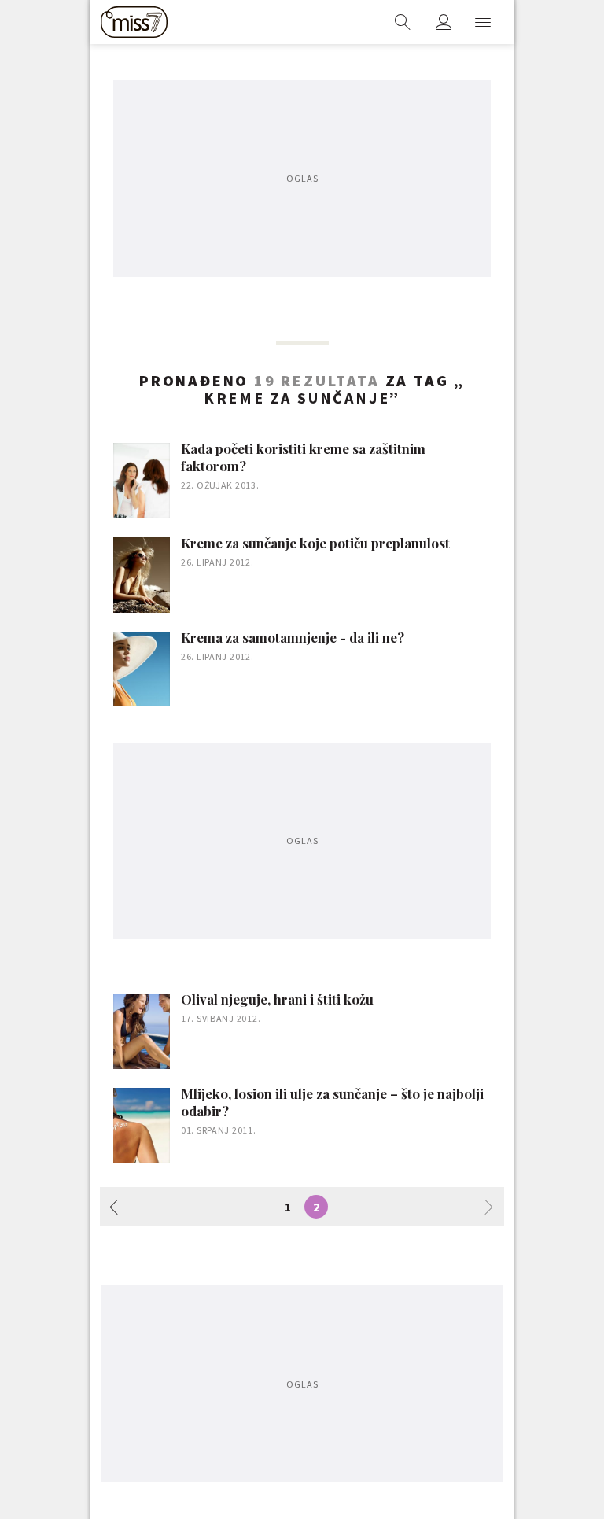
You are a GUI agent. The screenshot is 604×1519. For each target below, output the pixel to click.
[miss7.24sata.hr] (134, 22)
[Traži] (402, 22)
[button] (482, 22)
